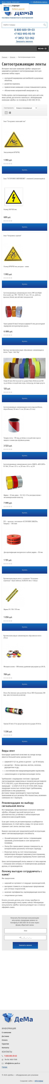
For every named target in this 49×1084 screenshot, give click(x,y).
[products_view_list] (9, 112)
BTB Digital (39, 1081)
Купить (24, 170)
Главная (4, 57)
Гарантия (5, 1044)
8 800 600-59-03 (24, 29)
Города (4, 1067)
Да (6, 9)
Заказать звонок (24, 41)
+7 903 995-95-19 (24, 34)
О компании (6, 1033)
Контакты (5, 1048)
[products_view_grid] (6, 112)
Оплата (4, 1040)
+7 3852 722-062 (24, 38)
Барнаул (16, 2)
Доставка (5, 1036)
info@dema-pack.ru (40, 2)
